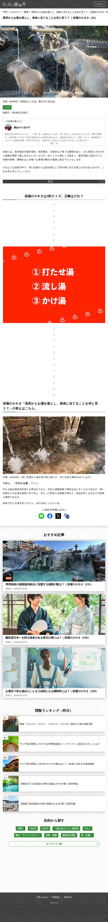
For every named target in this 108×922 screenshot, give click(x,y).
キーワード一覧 (54, 844)
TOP (5, 12)
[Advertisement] (54, 870)
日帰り (20, 828)
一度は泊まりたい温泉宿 (66, 828)
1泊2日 (32, 828)
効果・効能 (51, 835)
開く (53, 143)
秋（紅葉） (86, 835)
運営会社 (68, 897)
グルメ (87, 828)
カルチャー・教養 (20, 12)
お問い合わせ (42, 897)
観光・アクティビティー (28, 835)
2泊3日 (45, 828)
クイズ (7, 107)
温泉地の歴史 (69, 835)
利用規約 (56, 897)
